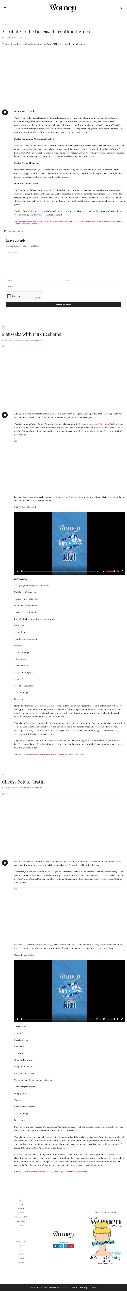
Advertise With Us (21, 1217)
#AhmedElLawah (25, 221)
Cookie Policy (81, 1288)
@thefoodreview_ (44, 944)
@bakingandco (76, 497)
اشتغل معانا (21, 1262)
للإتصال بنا (21, 1258)
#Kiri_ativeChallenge (108, 424)
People (5, 24)
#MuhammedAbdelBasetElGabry (78, 221)
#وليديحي (17, 223)
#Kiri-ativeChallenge (28, 754)
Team (21, 1204)
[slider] (57, 571)
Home (21, 1200)
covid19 (38, 223)
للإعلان (21, 1254)
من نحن (21, 1245)
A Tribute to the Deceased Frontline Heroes (46, 31)
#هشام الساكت (25, 223)
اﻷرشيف (21, 1250)
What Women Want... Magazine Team (27, 340)
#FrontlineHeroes (41, 221)
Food (4, 327)
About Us (21, 1208)
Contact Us (21, 1221)
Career (21, 1225)
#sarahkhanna (44, 754)
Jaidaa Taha (18, 38)
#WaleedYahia (97, 221)
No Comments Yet (16, 231)
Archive (21, 1213)
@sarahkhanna (29, 497)
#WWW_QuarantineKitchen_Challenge (67, 754)
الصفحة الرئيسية (21, 1241)
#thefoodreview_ (45, 1172)
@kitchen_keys (96, 944)
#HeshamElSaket (57, 221)
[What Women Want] (63, 8)
